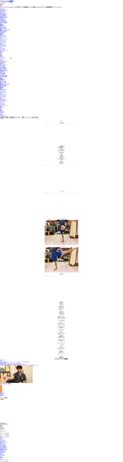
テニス (1, 47)
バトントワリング (3, 46)
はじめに (1, 60)
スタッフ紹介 (2, 10)
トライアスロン (2, 103)
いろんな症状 (2, 74)
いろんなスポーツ (3, 91)
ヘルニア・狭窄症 (3, 86)
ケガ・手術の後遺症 (3, 22)
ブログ (1, 456)
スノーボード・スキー (4, 50)
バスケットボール (3, 40)
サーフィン (2, 42)
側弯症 (1, 34)
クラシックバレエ (3, 37)
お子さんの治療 (2, 69)
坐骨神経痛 (2, 32)
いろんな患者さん (3, 445)
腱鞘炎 (1, 83)
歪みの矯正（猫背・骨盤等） (5, 29)
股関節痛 (1, 33)
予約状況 (1, 393)
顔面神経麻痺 (2, 25)
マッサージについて (3, 12)
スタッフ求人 (2, 455)
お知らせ (61, 356)
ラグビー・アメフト (3, 41)
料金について (2, 454)
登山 (1, 54)
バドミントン (2, 48)
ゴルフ (1, 53)
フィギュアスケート (3, 45)
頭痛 (1, 23)
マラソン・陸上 (2, 96)
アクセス (1, 438)
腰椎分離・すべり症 (3, 31)
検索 (11, 2)
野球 (1, 38)
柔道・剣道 (2, 106)
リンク (1, 458)
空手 (1, 52)
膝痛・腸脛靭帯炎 (3, 35)
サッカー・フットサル (4, 93)
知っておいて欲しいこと (4, 9)
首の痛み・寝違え (3, 27)
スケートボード (2, 49)
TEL (0, 396)
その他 (1, 55)
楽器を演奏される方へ (4, 17)
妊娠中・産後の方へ (3, 14)
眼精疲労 (1, 24)
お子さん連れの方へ (3, 15)
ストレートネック (3, 26)
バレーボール (2, 39)
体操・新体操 (2, 44)
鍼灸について (2, 65)
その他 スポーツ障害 (3, 22)
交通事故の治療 (2, 19)
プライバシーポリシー (4, 459)
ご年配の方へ (2, 18)
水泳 (1, 43)
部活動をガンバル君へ (4, 16)
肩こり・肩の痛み (3, 28)
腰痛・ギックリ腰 (3, 30)
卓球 (1, 51)
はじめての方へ (2, 60)
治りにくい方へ (2, 72)
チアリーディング (3, 45)
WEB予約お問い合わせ (2, 395)
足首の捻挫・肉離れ (3, 21)
